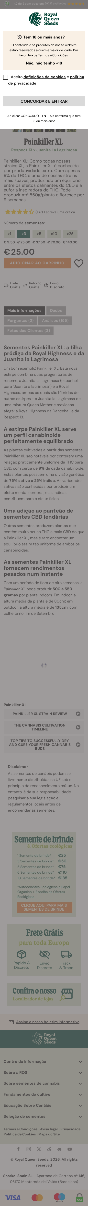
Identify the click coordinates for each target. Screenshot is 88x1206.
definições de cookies (44, 76)
